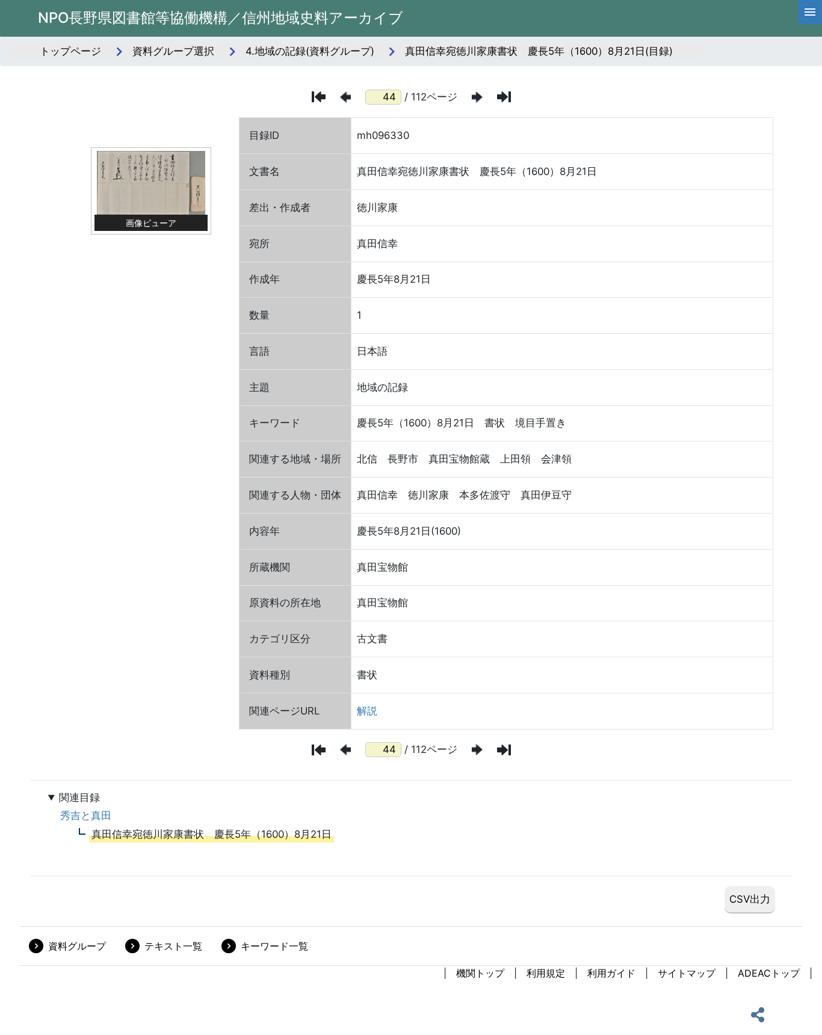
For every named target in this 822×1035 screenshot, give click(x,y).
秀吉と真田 (85, 815)
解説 (367, 711)
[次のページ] (477, 97)
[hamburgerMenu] (810, 12)
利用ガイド (611, 973)
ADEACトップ (769, 973)
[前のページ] (345, 97)
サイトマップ (686, 973)
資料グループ (77, 946)
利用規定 (546, 973)
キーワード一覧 (274, 946)
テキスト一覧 (173, 946)
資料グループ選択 (173, 51)
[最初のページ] (319, 96)
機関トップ (480, 973)
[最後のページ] (504, 96)
